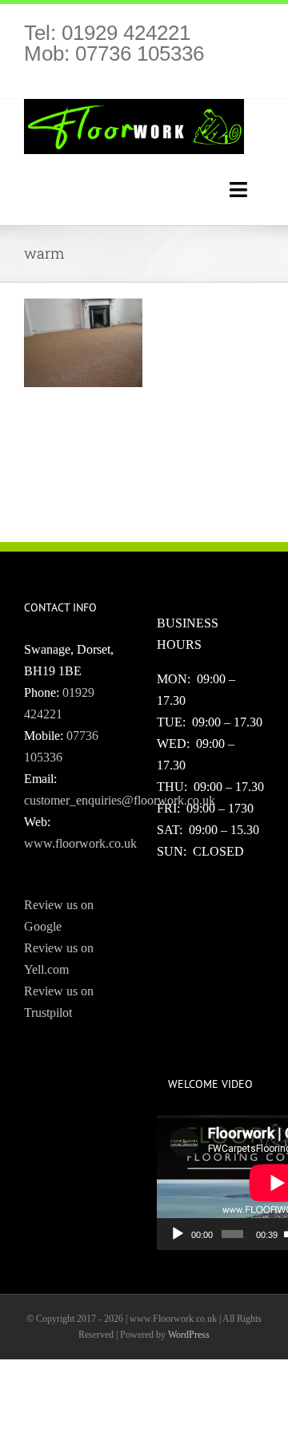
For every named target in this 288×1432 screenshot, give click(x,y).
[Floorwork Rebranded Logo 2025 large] (134, 105)
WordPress (189, 1334)
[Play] (178, 1234)
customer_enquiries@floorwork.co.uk (119, 800)
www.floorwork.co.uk (80, 843)
